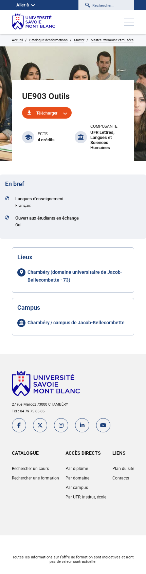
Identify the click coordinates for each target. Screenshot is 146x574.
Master (79, 40)
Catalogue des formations (48, 40)
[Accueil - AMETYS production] (33, 22)
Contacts (120, 477)
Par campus (77, 487)
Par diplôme (77, 468)
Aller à (22, 4)
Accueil (17, 40)
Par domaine (77, 477)
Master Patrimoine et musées (112, 40)
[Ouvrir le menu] (129, 23)
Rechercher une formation (35, 477)
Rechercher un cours (30, 468)
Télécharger (46, 113)
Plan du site (123, 468)
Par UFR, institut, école (86, 496)
